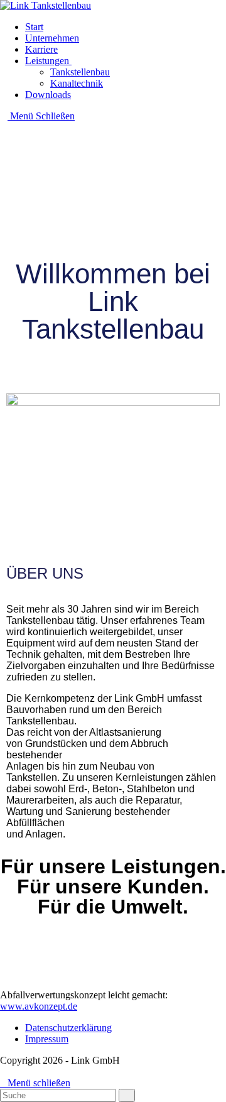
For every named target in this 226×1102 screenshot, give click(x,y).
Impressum (46, 1039)
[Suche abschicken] (127, 1095)
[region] (113, 177)
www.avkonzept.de (38, 1006)
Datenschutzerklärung (68, 1027)
